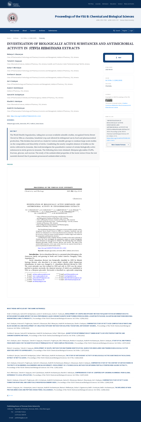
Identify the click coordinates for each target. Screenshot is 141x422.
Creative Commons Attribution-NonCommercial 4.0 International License (118, 105)
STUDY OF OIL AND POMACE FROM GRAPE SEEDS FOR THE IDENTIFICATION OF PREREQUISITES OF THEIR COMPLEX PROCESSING (69, 342)
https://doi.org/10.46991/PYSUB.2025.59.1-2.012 (26, 116)
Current (33, 31)
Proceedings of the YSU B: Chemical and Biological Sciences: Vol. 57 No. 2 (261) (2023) (35, 368)
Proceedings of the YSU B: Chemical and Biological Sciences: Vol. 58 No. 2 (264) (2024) (85, 382)
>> (12, 395)
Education (113, 4)
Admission (105, 4)
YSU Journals (14, 31)
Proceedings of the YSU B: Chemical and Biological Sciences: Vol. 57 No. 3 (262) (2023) (55, 358)
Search (118, 31)
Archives (42, 31)
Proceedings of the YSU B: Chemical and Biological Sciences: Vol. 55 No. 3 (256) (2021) (60, 318)
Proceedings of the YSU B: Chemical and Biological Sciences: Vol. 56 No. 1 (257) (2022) (102, 343)
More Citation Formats (119, 145)
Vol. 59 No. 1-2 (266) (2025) (28, 38)
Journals (97, 4)
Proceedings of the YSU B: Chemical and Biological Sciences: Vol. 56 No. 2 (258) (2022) (81, 390)
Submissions (52, 31)
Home (9, 38)
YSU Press (91, 4)
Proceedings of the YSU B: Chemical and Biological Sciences (94, 16)
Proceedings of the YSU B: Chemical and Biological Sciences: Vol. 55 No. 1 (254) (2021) (57, 336)
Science (120, 4)
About (25, 31)
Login (131, 31)
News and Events (129, 4)
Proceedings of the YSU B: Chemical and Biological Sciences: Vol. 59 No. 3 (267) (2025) (60, 375)
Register (124, 31)
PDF (119, 57)
